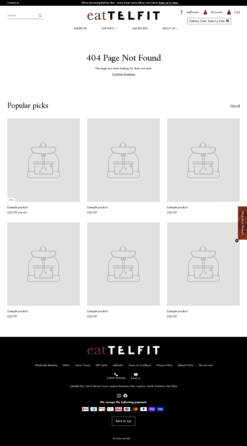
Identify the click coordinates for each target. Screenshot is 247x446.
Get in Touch (82, 365)
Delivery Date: (207, 21)
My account (205, 365)
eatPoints (118, 365)
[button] (242, 223)
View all (235, 106)
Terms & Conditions (139, 365)
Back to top (123, 421)
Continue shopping (123, 74)
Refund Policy (186, 365)
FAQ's (66, 365)
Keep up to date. (168, 3)
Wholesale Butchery (46, 365)
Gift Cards (101, 365)
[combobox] (25, 15)
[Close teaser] (237, 241)
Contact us (13, 3)
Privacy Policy (165, 365)
